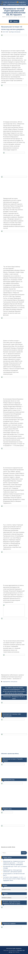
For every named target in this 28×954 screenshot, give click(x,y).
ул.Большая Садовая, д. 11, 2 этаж (16, 4)
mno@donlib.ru (22, 2)
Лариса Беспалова (15, 32)
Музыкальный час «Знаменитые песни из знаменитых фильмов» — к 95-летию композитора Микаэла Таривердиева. (14, 863)
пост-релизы (14, 681)
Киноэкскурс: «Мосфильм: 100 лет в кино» (14, 697)
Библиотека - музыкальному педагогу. (10, 753)
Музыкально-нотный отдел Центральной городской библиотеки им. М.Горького (14, 11)
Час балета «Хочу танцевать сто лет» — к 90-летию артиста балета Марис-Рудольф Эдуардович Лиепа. (14, 878)
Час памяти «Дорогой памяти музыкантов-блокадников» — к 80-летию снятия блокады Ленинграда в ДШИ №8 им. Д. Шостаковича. (14, 690)
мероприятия (6, 681)
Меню (15, 21)
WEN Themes (15, 952)
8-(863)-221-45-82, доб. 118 (9, 2)
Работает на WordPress (9, 950)
